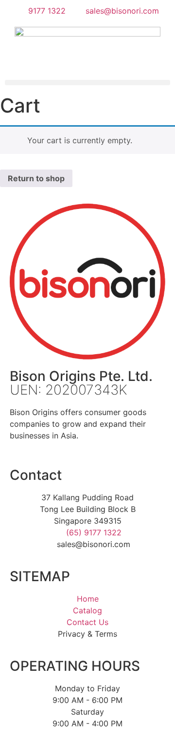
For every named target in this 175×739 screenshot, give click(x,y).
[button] (87, 82)
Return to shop (36, 178)
